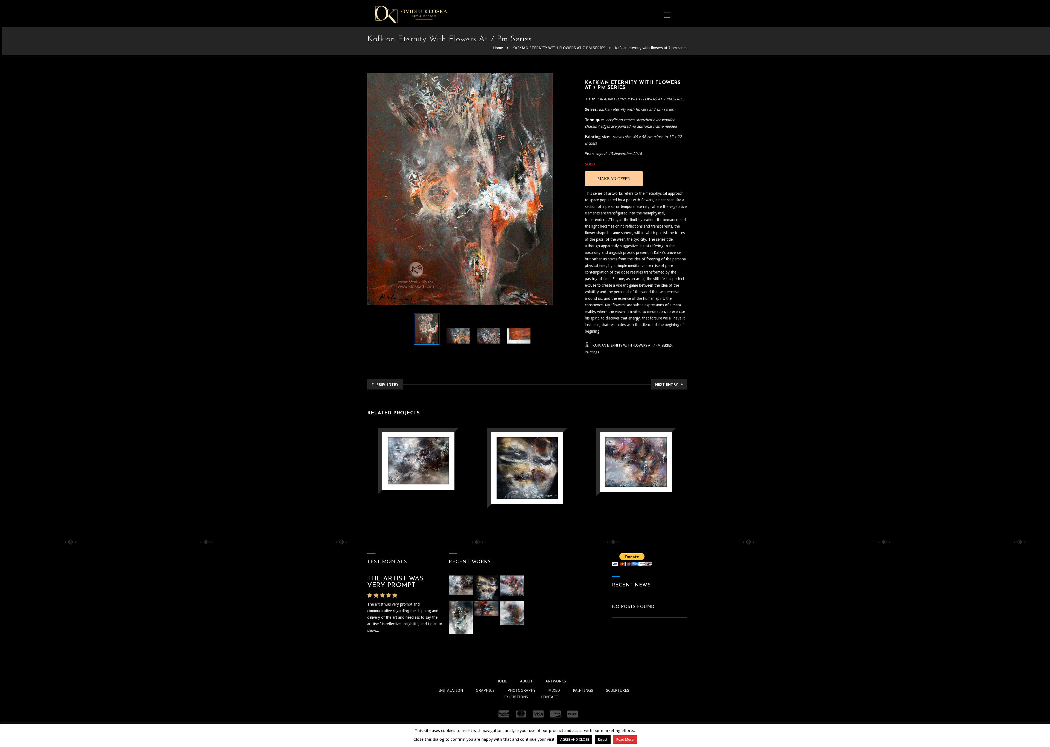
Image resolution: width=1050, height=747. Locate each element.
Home (498, 48)
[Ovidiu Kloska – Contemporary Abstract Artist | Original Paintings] (411, 14)
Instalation (451, 690)
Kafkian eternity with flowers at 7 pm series (651, 48)
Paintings (592, 352)
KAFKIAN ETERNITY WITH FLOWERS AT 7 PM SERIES (558, 48)
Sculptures (617, 690)
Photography (521, 690)
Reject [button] (602, 739)
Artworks (556, 681)
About (526, 681)
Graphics (485, 690)
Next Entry (666, 384)
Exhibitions (516, 697)
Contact (549, 697)
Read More (625, 739)
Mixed (554, 690)
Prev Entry (388, 384)
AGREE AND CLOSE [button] (574, 739)
